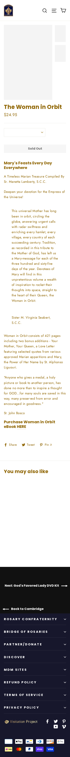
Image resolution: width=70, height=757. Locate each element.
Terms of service (24, 695)
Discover (14, 657)
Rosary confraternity (30, 619)
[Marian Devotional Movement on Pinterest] (64, 721)
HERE (21, 426)
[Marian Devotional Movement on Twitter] (56, 721)
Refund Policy (20, 682)
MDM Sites (15, 669)
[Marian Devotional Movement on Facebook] (47, 721)
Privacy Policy (21, 707)
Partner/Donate (23, 644)
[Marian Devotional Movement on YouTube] (56, 726)
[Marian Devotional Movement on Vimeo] (64, 726)
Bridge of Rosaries (26, 631)
